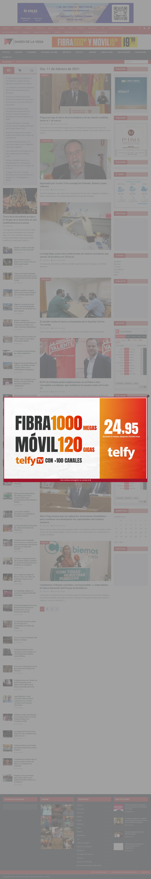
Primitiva (117, 264)
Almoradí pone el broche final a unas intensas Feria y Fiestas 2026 (25, 397)
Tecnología (140, 52)
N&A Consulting (44, 877)
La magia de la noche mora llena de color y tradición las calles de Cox (25, 733)
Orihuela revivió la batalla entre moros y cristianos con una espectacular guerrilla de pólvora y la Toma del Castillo (25, 544)
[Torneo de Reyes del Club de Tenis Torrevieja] (118, 834)
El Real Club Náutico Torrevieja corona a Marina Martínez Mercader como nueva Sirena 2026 (20, 126)
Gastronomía (123, 52)
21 (146, 532)
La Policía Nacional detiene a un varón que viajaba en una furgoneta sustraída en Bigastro (19, 144)
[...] (28, 240)
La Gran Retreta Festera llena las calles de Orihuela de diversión (25, 528)
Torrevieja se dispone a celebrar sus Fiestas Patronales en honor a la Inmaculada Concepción (136, 820)
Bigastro (40, 28)
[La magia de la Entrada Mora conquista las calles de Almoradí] (7, 430)
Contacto (145, 872)
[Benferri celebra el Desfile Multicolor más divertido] (7, 250)
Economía (31, 52)
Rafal (71, 28)
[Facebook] (140, 28)
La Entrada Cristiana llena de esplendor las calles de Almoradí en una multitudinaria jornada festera (25, 414)
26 (136, 536)
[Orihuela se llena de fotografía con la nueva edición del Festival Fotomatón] (118, 807)
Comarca (57, 32)
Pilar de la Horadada (9, 32)
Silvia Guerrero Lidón (60, 124)
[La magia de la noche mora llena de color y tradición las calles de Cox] (7, 733)
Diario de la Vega (59, 190)
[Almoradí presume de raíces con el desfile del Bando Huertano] (7, 481)
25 (131, 536)
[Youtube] (144, 28)
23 (121, 536)
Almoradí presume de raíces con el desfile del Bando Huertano (25, 481)
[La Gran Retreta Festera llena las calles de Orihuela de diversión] (7, 528)
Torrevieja (17, 28)
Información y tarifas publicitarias (124, 872)
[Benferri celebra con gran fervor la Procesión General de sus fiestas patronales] (7, 292)
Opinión (92, 52)
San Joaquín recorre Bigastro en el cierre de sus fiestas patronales (25, 262)
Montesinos (92, 28)
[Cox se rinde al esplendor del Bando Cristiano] (7, 640)
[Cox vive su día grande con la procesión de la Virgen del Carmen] (7, 668)
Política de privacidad (99, 872)
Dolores (81, 28)
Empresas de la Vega (72, 32)
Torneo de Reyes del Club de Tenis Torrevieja (134, 833)
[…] (64, 600)
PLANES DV (7, 57)
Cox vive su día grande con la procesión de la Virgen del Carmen (25, 668)
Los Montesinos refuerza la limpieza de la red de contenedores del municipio (20, 90)
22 (116, 536)
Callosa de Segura (115, 28)
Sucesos (18, 52)
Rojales (50, 28)
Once (116, 275)
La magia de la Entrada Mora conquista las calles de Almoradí (25, 430)
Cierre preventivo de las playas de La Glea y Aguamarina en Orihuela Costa (20, 153)
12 (136, 528)
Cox (102, 28)
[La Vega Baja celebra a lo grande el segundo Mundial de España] (7, 593)
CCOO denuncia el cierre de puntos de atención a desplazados (134, 846)
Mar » (121, 542)
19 (136, 532)
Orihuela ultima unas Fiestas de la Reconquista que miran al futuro (25, 747)
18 (131, 532)
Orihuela (5, 28)
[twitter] (149, 28)
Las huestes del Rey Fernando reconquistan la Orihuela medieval (24, 514)
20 (141, 532)
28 (146, 536)
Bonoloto (117, 261)
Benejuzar (25, 32)
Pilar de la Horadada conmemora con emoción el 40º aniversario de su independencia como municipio (25, 465)
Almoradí (28, 28)
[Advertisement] (132, 234)
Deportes (67, 52)
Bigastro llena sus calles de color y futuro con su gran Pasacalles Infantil (25, 339)
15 (116, 532)
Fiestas (79, 52)
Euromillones (119, 269)
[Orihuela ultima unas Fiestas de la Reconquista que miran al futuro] (7, 747)
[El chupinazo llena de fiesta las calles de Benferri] (7, 353)
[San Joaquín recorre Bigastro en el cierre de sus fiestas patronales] (7, 262)
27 (141, 536)
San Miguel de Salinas (41, 32)
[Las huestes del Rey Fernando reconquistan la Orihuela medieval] (7, 514)
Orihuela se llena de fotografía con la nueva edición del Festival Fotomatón (136, 807)
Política (6, 52)
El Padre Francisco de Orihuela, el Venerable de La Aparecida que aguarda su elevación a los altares (19, 81)
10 (126, 528)
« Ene (116, 542)
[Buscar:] (136, 61)
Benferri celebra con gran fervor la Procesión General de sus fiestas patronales (25, 292)
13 (141, 528)
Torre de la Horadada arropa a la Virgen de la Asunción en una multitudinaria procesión (20, 219)
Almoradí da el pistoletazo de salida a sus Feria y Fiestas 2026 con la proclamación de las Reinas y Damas (25, 498)
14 (146, 528)
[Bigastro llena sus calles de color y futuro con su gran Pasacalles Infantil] (7, 339)
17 (126, 532)
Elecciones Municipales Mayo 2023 (95, 32)
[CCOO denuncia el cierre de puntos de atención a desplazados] (118, 846)
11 (131, 528)
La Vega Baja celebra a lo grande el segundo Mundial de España (25, 593)
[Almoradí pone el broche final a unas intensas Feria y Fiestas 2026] (7, 397)
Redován (61, 28)
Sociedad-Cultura (49, 52)
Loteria (116, 272)
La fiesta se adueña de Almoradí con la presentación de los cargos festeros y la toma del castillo (25, 446)
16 (121, 532)
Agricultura (107, 52)
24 (126, 536)
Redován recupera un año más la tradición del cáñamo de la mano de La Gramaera (19, 135)
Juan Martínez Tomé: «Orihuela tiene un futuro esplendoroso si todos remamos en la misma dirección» (23, 700)
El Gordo (117, 267)
